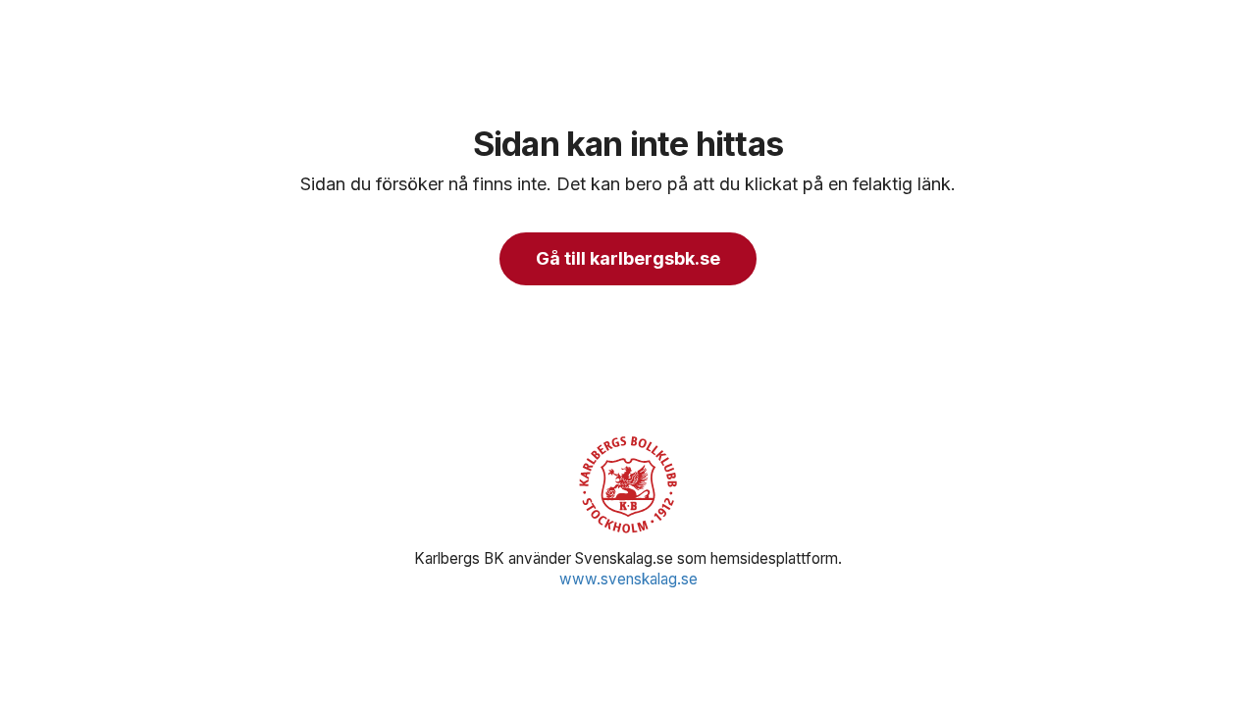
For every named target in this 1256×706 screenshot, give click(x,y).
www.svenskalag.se (628, 579)
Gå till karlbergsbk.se (628, 258)
